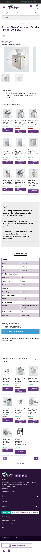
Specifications (20, 253)
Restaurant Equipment (24, 13)
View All (34, 360)
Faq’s (3, 527)
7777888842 (8, 2)
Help (3, 531)
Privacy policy (6, 517)
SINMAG (24, 263)
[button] (4, 7)
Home (3, 23)
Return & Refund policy (8, 520)
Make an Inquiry (8, 129)
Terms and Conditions (8, 524)
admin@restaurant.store (29, 2)
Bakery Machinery (8, 13)
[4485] (3, 551)
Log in (31, 8)
